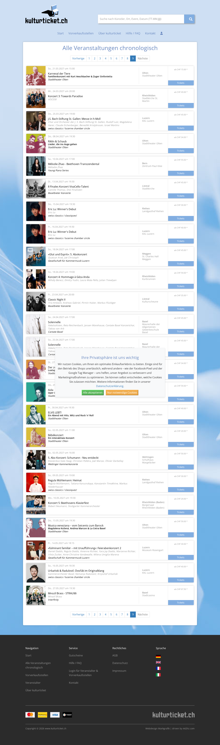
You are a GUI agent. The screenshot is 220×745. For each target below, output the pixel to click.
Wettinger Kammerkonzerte (63, 464)
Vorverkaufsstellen (81, 33)
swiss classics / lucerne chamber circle (69, 128)
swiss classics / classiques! (62, 215)
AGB (115, 655)
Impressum (119, 671)
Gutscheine (76, 655)
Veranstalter (33, 682)
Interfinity (53, 599)
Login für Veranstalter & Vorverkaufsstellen (83, 673)
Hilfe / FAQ (133, 33)
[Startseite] (46, 14)
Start (60, 33)
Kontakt (150, 33)
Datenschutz (120, 663)
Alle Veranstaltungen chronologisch (38, 665)
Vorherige (78, 58)
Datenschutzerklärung (109, 386)
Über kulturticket (109, 33)
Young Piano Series (58, 170)
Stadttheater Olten (58, 79)
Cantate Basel (55, 331)
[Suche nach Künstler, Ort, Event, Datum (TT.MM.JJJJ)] (189, 19)
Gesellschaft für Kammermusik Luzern (68, 260)
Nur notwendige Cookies (122, 392)
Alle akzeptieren (92, 392)
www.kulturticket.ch (55, 728)
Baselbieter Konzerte (59, 192)
